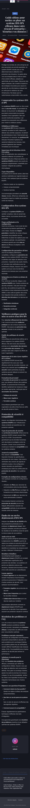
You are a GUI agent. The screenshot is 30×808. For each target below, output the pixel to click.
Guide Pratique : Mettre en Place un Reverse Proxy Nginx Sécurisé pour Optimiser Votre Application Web (14, 786)
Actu (8, 8)
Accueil (4, 8)
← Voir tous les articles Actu (10, 758)
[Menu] (18, 1)
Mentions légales (12, 800)
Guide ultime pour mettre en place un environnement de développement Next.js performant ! (14, 779)
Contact (20, 800)
